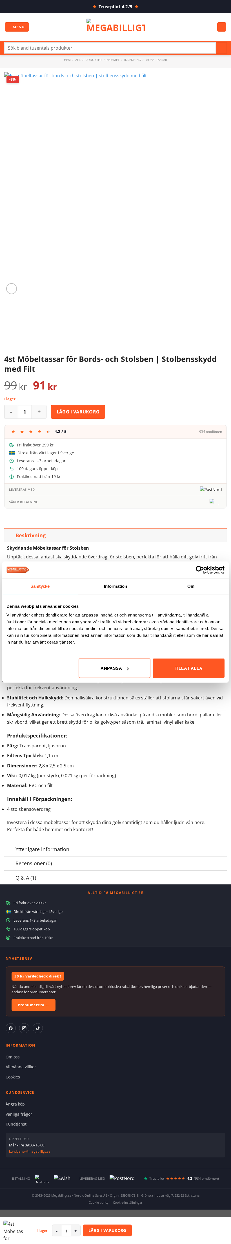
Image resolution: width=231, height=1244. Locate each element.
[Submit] (221, 47)
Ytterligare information (42, 849)
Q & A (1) (25, 877)
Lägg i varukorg (78, 412)
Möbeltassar (156, 60)
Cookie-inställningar (128, 1202)
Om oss (13, 1057)
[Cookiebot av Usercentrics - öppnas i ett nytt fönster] (200, 569)
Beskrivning (30, 535)
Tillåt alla (189, 668)
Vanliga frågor (19, 1114)
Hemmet (112, 60)
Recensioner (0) (33, 863)
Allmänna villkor (21, 1066)
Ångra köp (15, 1104)
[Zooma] (11, 288)
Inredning (132, 60)
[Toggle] (9, 535)
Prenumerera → (33, 1004)
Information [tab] (115, 586)
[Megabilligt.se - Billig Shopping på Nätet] (115, 27)
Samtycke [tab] (40, 586)
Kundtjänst (16, 1124)
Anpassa (111, 668)
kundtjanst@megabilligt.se (29, 1151)
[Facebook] (11, 1028)
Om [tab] (190, 586)
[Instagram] (24, 1028)
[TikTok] (38, 1028)
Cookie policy (98, 1202)
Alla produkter (88, 60)
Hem (67, 60)
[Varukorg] (221, 27)
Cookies (13, 1077)
